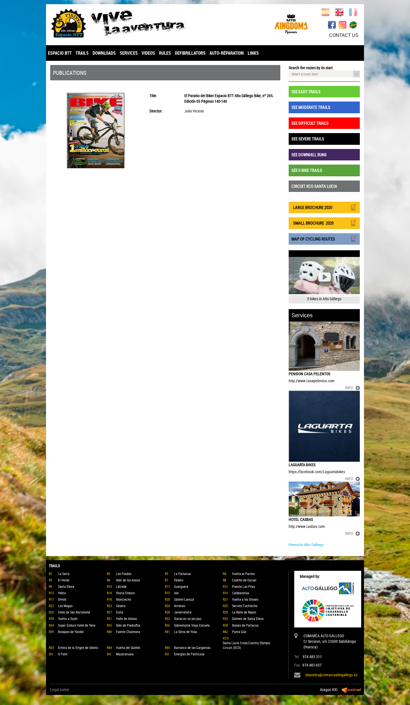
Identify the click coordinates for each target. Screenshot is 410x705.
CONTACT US (343, 35)
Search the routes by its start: (311, 67)
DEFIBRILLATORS (190, 53)
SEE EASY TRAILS (305, 91)
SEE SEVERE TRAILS (307, 138)
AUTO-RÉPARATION (226, 53)
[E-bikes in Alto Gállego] (324, 277)
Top (3, 698)
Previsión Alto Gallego (306, 545)
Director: (155, 111)
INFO (349, 387)
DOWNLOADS (104, 53)
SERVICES (129, 53)
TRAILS (82, 53)
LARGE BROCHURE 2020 (311, 207)
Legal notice (59, 689)
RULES (165, 53)
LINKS (253, 53)
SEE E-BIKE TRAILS (306, 170)
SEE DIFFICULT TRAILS (310, 123)
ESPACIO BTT (60, 53)
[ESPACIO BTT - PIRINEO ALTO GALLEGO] (125, 23)
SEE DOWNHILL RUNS (309, 154)
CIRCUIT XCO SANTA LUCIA (314, 186)
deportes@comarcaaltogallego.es (331, 674)
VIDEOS (148, 53)
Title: (153, 95)
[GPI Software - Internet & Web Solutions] (351, 689)
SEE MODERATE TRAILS (310, 107)
